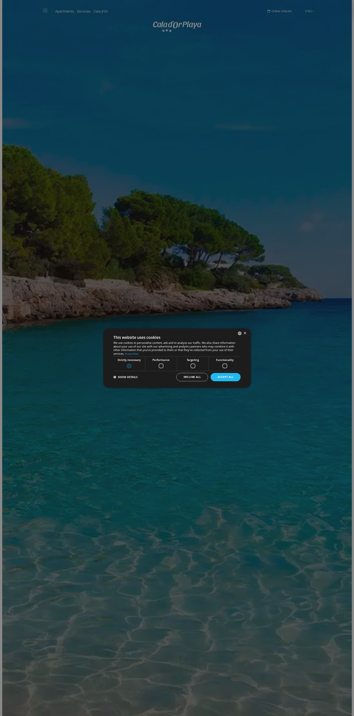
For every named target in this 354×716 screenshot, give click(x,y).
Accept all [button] (226, 377)
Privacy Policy (131, 353)
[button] (125, 377)
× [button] (244, 333)
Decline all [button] (192, 377)
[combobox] (240, 333)
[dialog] (177, 358)
